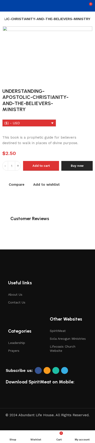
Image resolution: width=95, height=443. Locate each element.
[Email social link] (47, 370)
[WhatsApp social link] (55, 370)
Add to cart (41, 165)
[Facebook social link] (38, 370)
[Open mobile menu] (5, 5)
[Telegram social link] (64, 370)
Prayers (13, 350)
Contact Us (16, 302)
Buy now (77, 165)
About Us (15, 294)
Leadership (16, 343)
